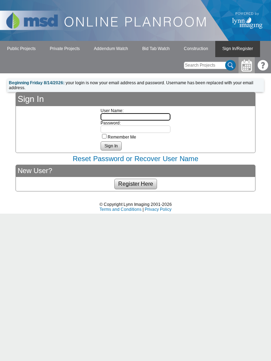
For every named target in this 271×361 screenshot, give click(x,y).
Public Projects (21, 48)
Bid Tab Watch (156, 48)
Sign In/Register (237, 48)
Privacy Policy (158, 209)
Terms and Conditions (120, 209)
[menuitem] (21, 49)
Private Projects (65, 48)
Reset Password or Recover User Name (135, 159)
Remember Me (122, 137)
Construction (196, 48)
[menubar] (130, 49)
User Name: (112, 110)
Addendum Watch (111, 48)
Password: (111, 123)
